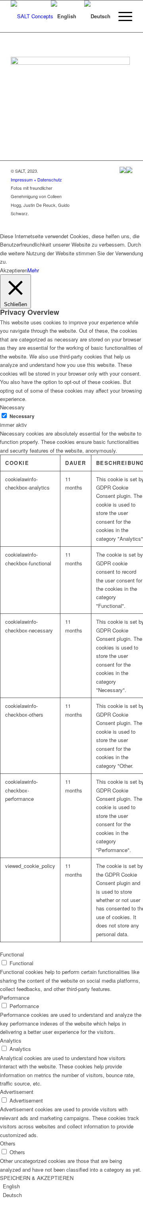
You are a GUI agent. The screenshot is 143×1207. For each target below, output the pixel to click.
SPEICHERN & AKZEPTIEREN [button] (36, 1178)
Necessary (22, 416)
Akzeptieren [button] (13, 270)
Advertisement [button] (16, 1091)
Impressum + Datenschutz (36, 179)
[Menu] (121, 16)
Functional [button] (12, 954)
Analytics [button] (10, 1040)
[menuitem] (35, 16)
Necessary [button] (12, 407)
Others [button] (7, 1143)
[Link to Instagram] (126, 222)
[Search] (35, 16)
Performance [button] (14, 997)
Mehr (33, 270)
